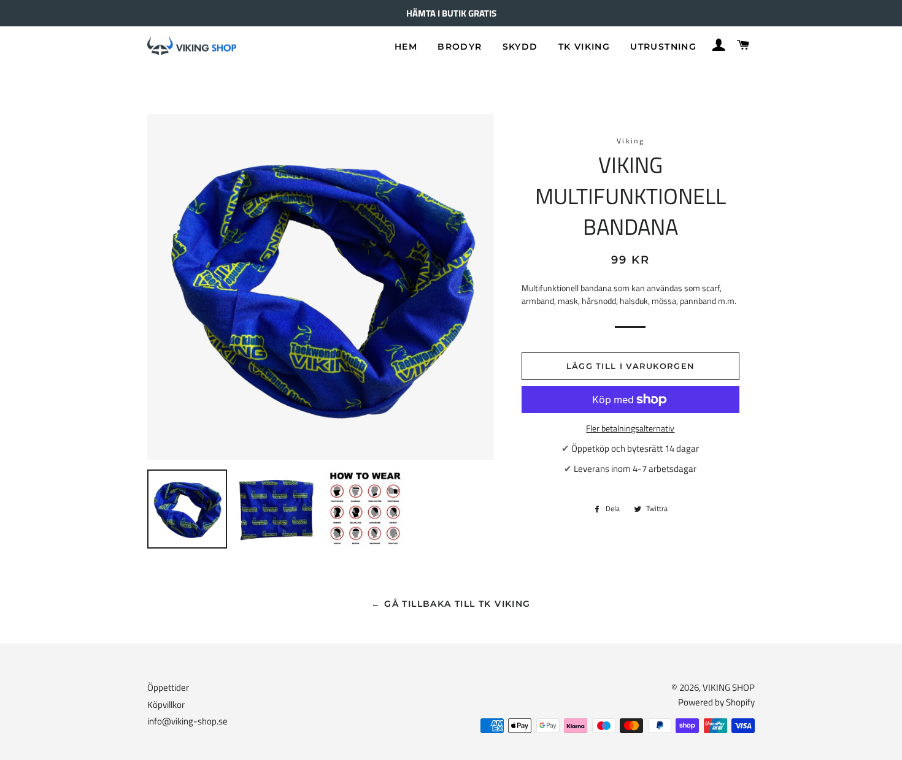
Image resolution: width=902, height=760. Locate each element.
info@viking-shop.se (187, 721)
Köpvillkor (166, 704)
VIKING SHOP (729, 687)
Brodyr (460, 46)
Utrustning (663, 46)
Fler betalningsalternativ (630, 428)
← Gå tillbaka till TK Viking (450, 603)
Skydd (520, 46)
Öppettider (168, 687)
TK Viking (584, 46)
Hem (406, 46)
